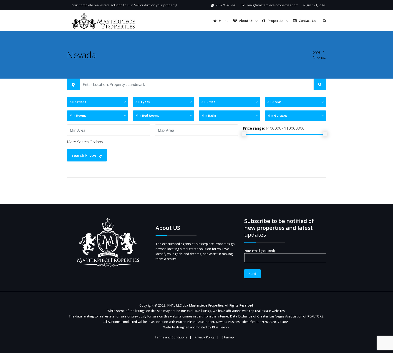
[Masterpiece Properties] (103, 20)
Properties (276, 20)
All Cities (208, 102)
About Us (246, 20)
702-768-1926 (226, 5)
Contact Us (307, 20)
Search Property (86, 155)
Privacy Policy (204, 337)
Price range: (254, 128)
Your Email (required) (259, 250)
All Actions (78, 102)
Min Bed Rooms (147, 115)
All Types (143, 102)
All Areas (274, 102)
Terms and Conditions (171, 337)
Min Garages (277, 115)
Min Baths (209, 115)
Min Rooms (78, 115)
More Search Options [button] (85, 141)
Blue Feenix (220, 327)
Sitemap (228, 337)
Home (224, 20)
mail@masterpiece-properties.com (272, 5)
